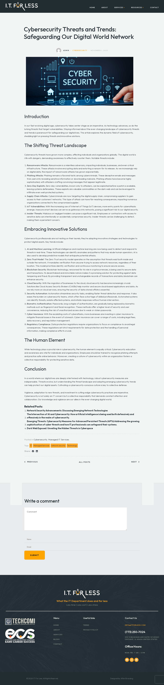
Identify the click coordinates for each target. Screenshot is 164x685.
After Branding (127, 678)
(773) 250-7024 (135, 632)
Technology (72, 445)
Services (118, 7)
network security (58, 445)
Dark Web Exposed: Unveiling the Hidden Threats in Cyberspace (60, 428)
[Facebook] (127, 660)
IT (31, 445)
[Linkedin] (136, 660)
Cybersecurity (40, 439)
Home (92, 7)
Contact (154, 7)
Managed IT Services (58, 439)
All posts (84, 462)
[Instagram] (132, 660)
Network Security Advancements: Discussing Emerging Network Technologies (67, 410)
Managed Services (41, 445)
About (104, 7)
